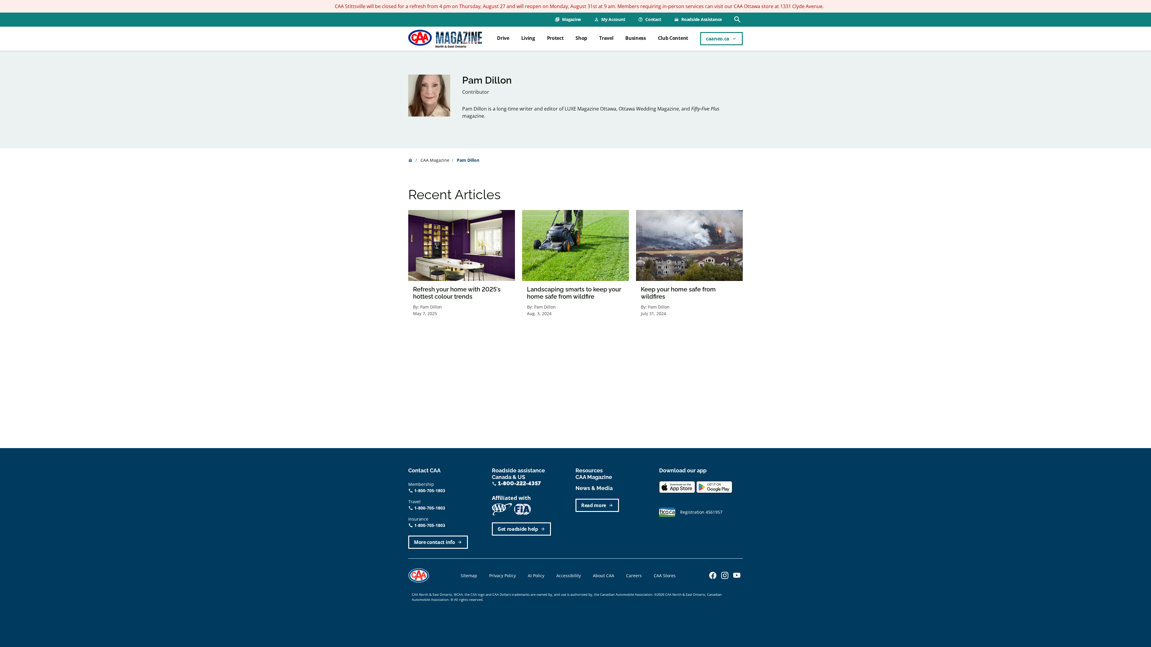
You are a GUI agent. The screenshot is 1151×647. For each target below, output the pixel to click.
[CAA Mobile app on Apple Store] (677, 486)
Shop (581, 38)
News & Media (594, 488)
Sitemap (469, 575)
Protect (555, 38)
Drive (503, 38)
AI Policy (536, 575)
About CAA (603, 575)
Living (528, 38)
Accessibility (568, 575)
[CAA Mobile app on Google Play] (714, 486)
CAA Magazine (435, 160)
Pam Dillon (431, 307)
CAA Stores (665, 575)
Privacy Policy (502, 575)
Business (635, 38)
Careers (634, 575)
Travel (606, 38)
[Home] (445, 39)
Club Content (673, 38)
